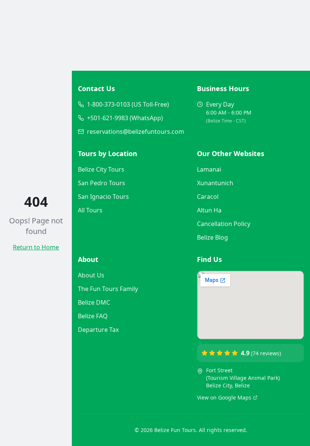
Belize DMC (94, 302)
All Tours (90, 210)
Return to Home (36, 247)
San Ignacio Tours (103, 196)
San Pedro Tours (101, 183)
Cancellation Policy (223, 224)
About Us (91, 275)
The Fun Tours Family (108, 289)
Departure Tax (98, 329)
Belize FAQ (93, 316)
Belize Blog (212, 237)
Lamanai (209, 169)
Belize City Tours (101, 169)
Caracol (208, 196)
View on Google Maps (224, 397)
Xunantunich (215, 183)
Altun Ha (209, 210)
